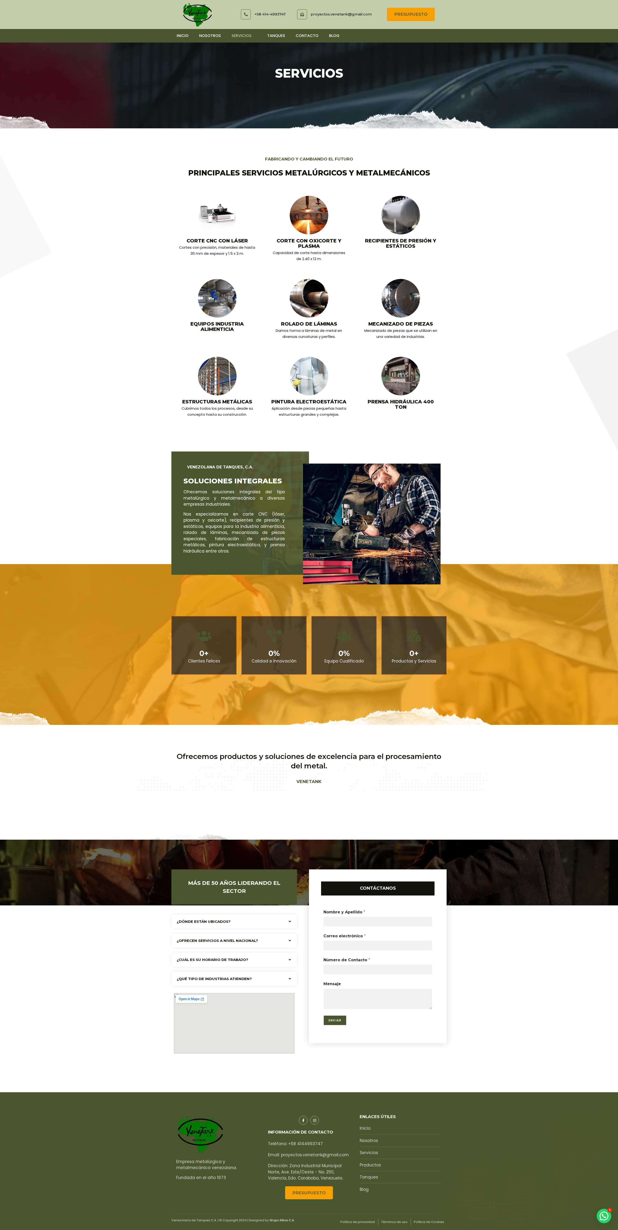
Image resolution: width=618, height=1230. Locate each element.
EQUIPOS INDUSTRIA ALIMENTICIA (217, 326)
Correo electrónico (344, 936)
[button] (234, 921)
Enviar (335, 1020)
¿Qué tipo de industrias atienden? (214, 978)
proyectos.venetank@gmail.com (341, 14)
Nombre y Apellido (344, 912)
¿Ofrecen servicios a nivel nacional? (217, 940)
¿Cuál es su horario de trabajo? (212, 959)
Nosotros (210, 35)
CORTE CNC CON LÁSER (217, 241)
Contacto (307, 35)
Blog (334, 35)
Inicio (183, 35)
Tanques (276, 35)
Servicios (242, 35)
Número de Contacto (346, 960)
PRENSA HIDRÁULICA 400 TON (401, 404)
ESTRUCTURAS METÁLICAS (217, 402)
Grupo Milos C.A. (282, 1220)
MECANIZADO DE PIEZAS (400, 324)
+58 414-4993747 (270, 14)
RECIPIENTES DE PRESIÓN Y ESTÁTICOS (400, 243)
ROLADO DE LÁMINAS (309, 324)
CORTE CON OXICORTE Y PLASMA (309, 243)
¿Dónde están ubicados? (204, 921)
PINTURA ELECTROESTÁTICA (308, 402)
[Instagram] (314, 1120)
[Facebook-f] (303, 1120)
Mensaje (332, 984)
